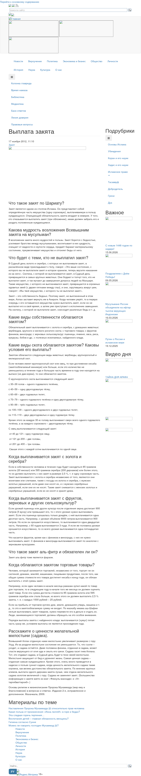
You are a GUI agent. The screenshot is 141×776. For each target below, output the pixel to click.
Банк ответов (18, 110)
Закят (12, 144)
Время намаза (19, 90)
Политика (52, 61)
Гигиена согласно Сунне (22, 722)
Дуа (110, 202)
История (18, 69)
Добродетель (115, 189)
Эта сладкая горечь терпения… (26, 715)
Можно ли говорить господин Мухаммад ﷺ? (34, 725)
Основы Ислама (117, 144)
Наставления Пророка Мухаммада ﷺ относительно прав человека (46, 708)
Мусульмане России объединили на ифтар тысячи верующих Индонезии (118, 309)
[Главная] (16, 18)
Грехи (111, 195)
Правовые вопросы (22, 124)
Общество (96, 61)
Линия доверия (19, 117)
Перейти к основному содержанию (19, 1)
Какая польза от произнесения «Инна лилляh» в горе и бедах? (44, 711)
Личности (112, 61)
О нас (58, 69)
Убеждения (114, 151)
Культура (45, 69)
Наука (31, 69)
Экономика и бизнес (74, 61)
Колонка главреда (21, 83)
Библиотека (17, 97)
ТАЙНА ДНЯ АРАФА (116, 377)
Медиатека (17, 103)
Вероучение (35, 61)
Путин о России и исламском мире (115, 340)
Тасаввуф (113, 182)
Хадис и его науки (118, 165)
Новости (18, 61)
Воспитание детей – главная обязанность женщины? (39, 718)
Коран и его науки (118, 158)
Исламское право (118, 171)
